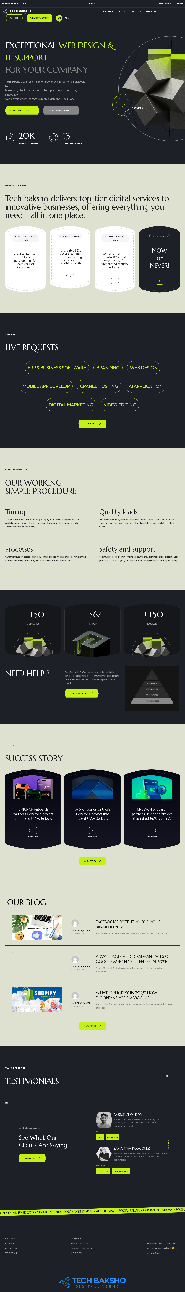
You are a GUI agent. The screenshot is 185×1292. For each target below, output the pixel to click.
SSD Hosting (148, 12)
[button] (168, 1140)
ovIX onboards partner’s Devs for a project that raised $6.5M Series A (92, 814)
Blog (135, 12)
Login (16, 18)
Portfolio (122, 12)
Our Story (106, 12)
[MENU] (59, 18)
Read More (33, 836)
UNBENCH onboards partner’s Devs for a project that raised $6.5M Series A (33, 814)
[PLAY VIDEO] (123, 105)
